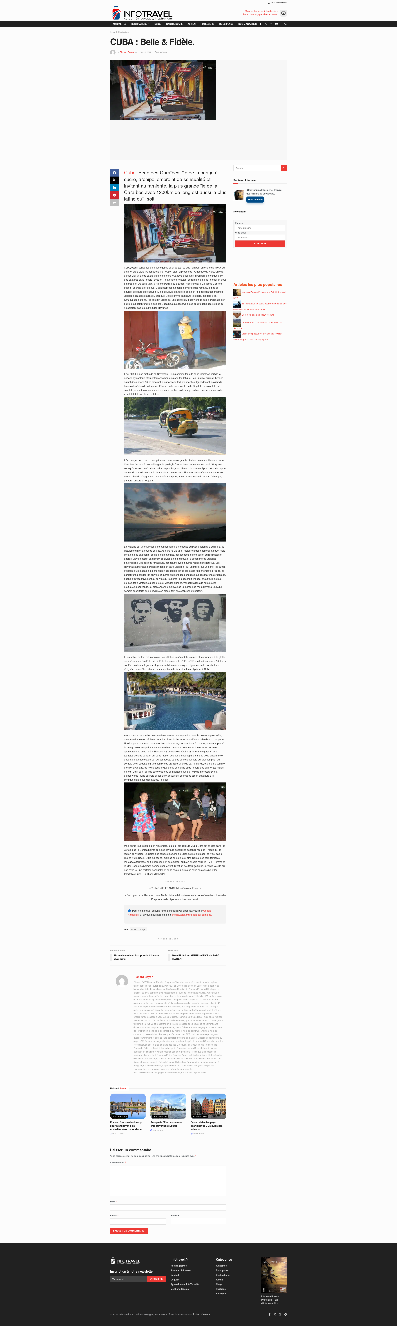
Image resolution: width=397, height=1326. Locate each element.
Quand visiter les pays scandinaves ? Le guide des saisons (207, 1126)
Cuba (130, 172)
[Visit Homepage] (142, 13)
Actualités (119, 23)
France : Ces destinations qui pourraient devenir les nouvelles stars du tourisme (126, 1126)
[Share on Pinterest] (114, 195)
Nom (113, 1201)
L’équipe (175, 1279)
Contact (175, 1274)
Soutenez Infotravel (278, 2)
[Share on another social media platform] (114, 202)
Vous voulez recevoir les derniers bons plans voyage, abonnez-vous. (260, 13)
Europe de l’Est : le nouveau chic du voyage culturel (166, 1124)
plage (142, 929)
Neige (157, 23)
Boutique (221, 1293)
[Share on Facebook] (114, 173)
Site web (175, 1215)
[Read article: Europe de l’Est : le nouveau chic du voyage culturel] (168, 1106)
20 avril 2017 (145, 52)
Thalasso (221, 1288)
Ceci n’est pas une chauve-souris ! (259, 314)
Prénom (239, 223)
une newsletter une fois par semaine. (192, 914)
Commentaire (118, 1162)
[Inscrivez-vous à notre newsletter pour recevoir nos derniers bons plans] (283, 13)
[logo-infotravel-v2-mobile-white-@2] (125, 1261)
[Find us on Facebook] (260, 24)
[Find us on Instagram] (271, 24)
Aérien (191, 23)
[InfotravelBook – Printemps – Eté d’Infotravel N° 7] (274, 1275)
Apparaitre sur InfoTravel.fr (185, 1284)
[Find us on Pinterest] (276, 24)
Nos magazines (247, 23)
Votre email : (241, 232)
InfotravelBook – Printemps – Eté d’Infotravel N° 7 (270, 1300)
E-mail (114, 1215)
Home (112, 32)
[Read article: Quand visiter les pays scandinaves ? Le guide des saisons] (208, 1106)
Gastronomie (174, 23)
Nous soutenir (255, 199)
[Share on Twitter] (114, 180)
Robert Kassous (201, 1314)
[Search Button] (285, 24)
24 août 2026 (158, 1130)
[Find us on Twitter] (265, 24)
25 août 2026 (118, 1133)
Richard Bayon (127, 52)
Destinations (139, 23)
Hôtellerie (207, 23)
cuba (133, 929)
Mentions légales (180, 1288)
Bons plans (226, 23)
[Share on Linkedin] (114, 187)
